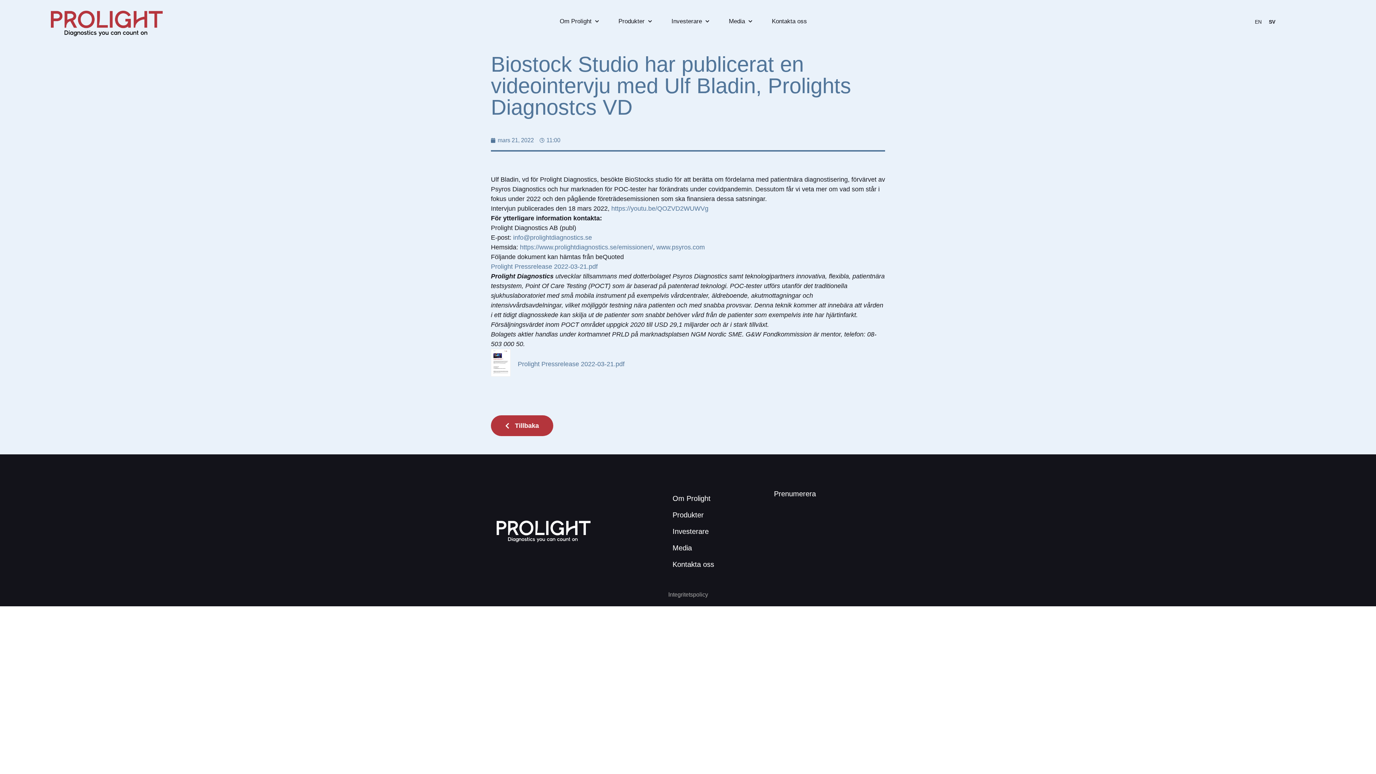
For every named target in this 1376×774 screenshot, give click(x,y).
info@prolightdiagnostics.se (552, 237)
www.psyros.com (680, 247)
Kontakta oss (789, 21)
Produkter (631, 21)
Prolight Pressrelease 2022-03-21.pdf (544, 266)
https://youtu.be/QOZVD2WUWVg (659, 208)
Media (737, 21)
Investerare (687, 21)
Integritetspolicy (688, 595)
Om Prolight (576, 21)
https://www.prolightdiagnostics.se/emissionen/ (586, 247)
